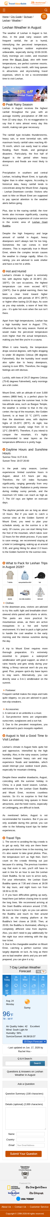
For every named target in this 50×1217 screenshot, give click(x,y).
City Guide (16, 16)
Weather (16, 20)
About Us (6, 1207)
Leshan (6, 20)
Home (5, 16)
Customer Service (39, 1207)
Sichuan (28, 16)
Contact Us (20, 1207)
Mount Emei (21, 59)
